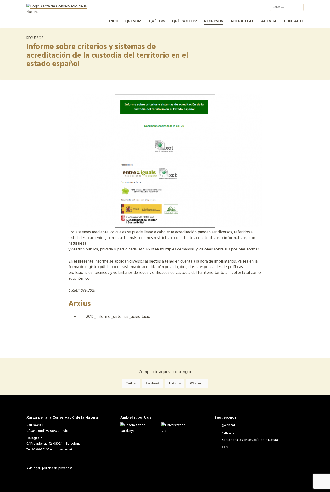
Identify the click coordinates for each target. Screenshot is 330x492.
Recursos (213, 21)
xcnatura (238, 7)
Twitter (131, 383)
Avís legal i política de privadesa (49, 468)
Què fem (157, 21)
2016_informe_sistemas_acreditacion (119, 317)
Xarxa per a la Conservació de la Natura (247, 7)
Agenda (269, 21)
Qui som (133, 21)
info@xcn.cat (62, 449)
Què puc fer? (184, 21)
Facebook (153, 383)
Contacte (294, 21)
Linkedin (175, 383)
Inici (113, 21)
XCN (256, 7)
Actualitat (242, 21)
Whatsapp (197, 383)
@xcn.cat (230, 7)
